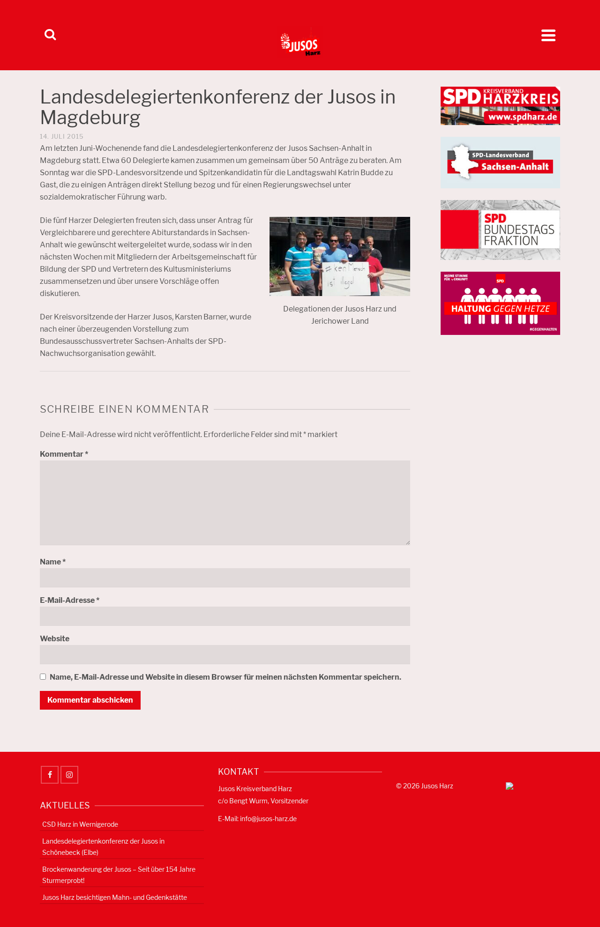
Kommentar (64, 454)
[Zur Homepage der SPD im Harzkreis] (500, 105)
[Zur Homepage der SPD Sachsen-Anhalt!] (500, 161)
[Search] (50, 35)
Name (53, 561)
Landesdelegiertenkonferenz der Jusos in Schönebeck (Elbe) (103, 846)
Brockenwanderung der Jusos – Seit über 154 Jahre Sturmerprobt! (118, 874)
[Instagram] (69, 775)
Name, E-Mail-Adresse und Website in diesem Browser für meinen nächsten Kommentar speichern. (225, 677)
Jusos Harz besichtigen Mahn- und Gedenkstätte (114, 897)
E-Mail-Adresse (69, 600)
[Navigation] (548, 35)
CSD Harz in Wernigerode (80, 824)
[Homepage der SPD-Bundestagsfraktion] (500, 229)
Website (54, 638)
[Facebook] (50, 775)
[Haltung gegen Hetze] (500, 302)
